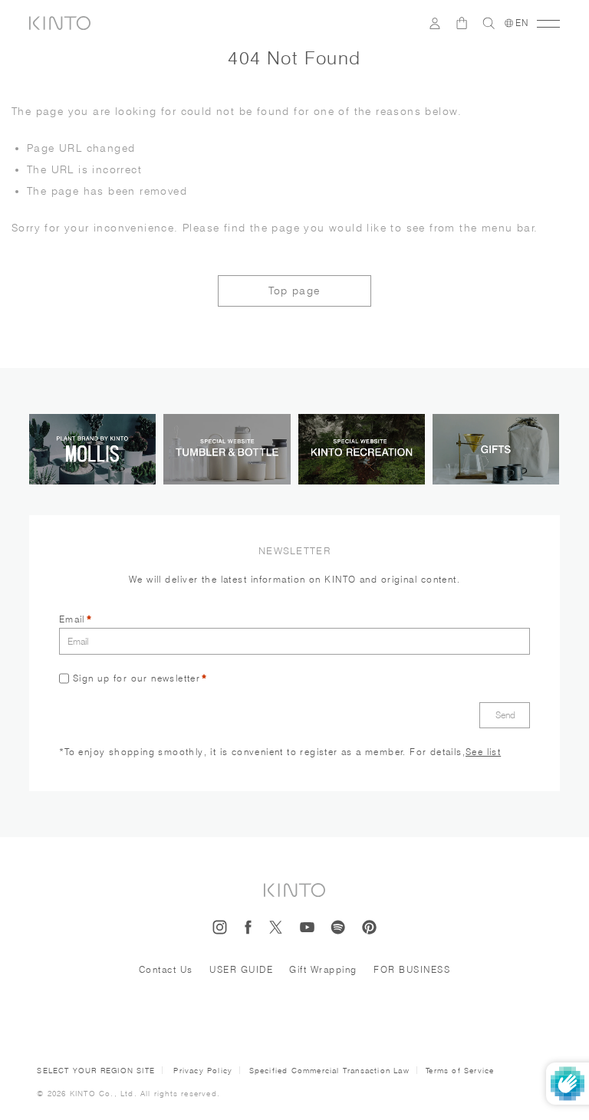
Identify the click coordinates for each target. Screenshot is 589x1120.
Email (72, 619)
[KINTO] (59, 23)
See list (483, 751)
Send (505, 715)
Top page (294, 290)
